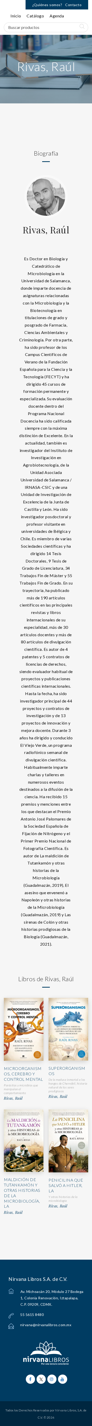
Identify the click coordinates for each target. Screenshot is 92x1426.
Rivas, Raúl (46, 229)
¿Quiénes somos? (47, 5)
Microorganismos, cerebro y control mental (23, 1074)
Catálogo (35, 15)
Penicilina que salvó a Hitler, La (66, 1185)
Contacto (73, 5)
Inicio (15, 15)
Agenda (57, 15)
